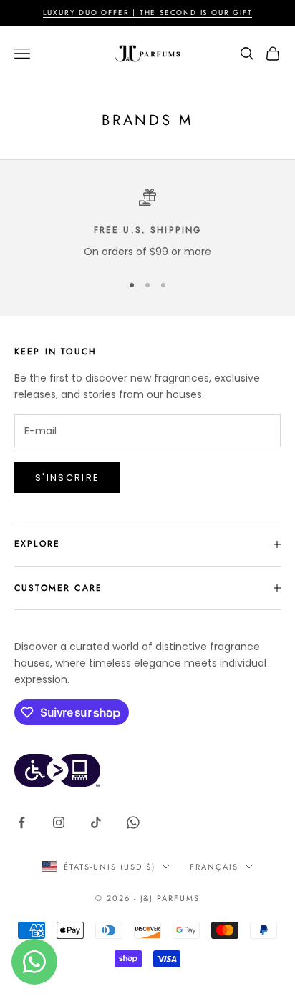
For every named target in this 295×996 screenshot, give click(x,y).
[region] (147, 224)
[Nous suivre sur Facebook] (21, 822)
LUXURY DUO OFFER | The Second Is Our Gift (148, 12)
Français (214, 866)
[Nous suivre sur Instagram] (59, 822)
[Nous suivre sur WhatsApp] (133, 822)
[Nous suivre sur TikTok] (96, 822)
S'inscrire (67, 477)
